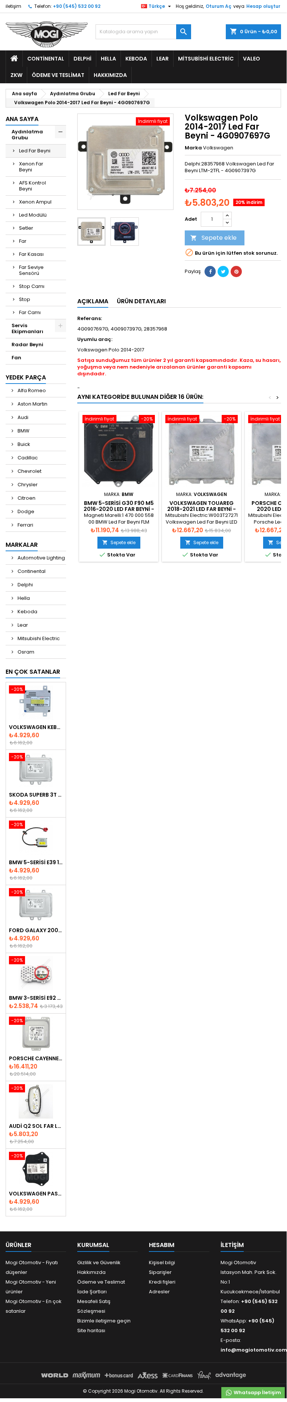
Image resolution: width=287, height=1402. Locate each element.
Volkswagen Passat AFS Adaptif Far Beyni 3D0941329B (36, 1194)
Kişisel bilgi (162, 1262)
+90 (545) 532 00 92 (76, 6)
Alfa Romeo (31, 390)
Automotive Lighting (40, 557)
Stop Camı (31, 286)
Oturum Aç (218, 6)
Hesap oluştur (263, 6)
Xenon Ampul (35, 201)
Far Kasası (31, 254)
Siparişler (160, 1272)
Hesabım (161, 1245)
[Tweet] (223, 271)
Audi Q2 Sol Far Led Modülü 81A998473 (36, 1126)
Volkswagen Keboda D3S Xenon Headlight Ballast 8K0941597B (36, 727)
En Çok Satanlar (33, 671)
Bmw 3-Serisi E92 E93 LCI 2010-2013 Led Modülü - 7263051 (36, 998)
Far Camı (30, 312)
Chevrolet (28, 471)
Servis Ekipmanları (27, 328)
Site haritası (91, 1330)
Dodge (25, 511)
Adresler (159, 1291)
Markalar (22, 544)
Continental (45, 58)
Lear (162, 58)
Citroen (25, 498)
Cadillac (27, 457)
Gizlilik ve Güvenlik (99, 1262)
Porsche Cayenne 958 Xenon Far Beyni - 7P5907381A (36, 1058)
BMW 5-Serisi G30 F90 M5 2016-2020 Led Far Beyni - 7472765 (119, 509)
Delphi (82, 58)
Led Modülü (33, 214)
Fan (16, 357)
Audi (22, 417)
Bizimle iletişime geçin (104, 1320)
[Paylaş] (210, 271)
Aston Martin (31, 403)
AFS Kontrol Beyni (32, 185)
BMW (22, 430)
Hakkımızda (110, 75)
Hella (108, 58)
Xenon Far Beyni (31, 166)
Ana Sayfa (22, 119)
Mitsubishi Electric (206, 58)
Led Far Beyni (34, 150)
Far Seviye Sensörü (31, 270)
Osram (25, 651)
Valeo (251, 58)
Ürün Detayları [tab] (141, 301)
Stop (24, 299)
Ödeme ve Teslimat (58, 75)
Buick (23, 444)
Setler (26, 228)
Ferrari (24, 524)
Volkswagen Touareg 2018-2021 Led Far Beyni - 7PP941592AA (201, 509)
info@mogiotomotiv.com (254, 1349)
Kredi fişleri (162, 1281)
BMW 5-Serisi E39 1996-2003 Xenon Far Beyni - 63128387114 (36, 862)
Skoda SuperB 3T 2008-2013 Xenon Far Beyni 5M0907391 (36, 795)
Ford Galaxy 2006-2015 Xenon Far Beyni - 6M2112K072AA (36, 930)
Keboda (136, 58)
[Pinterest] (236, 271)
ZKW (16, 75)
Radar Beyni (27, 344)
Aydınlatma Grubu (27, 134)
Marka (193, 148)
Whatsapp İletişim (257, 1392)
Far (22, 241)
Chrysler (27, 484)
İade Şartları (92, 1291)
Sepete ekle (213, 237)
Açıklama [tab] (92, 301)
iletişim (13, 6)
